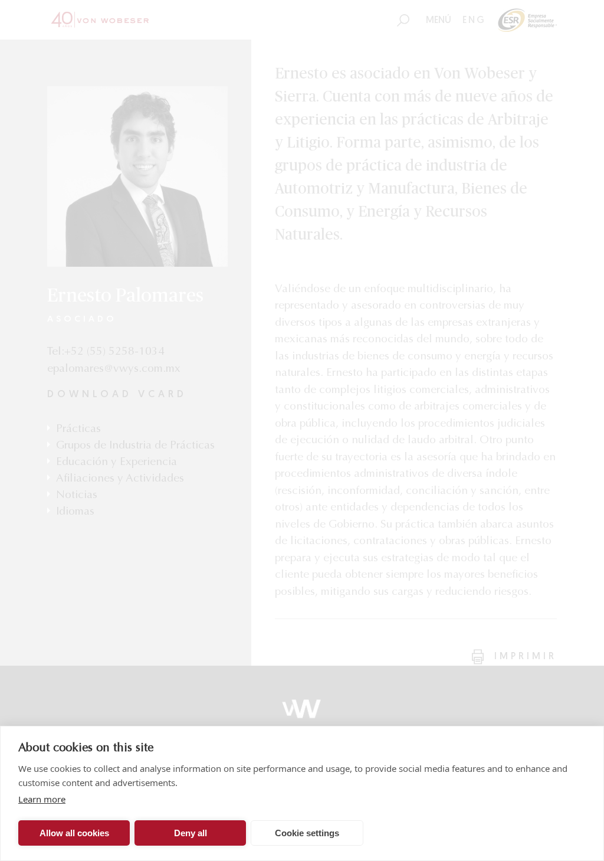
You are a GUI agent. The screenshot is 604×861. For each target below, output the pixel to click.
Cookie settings (307, 833)
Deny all (190, 833)
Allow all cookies (74, 833)
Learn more (41, 799)
